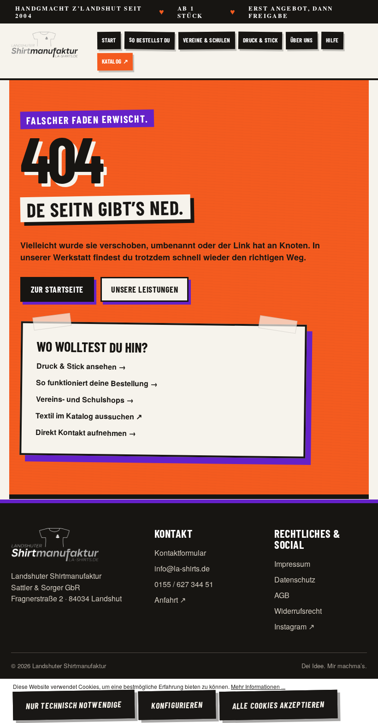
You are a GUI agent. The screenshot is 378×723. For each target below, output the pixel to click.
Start (109, 40)
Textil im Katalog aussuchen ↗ (88, 416)
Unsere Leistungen (144, 289)
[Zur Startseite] (44, 45)
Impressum (292, 563)
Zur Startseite (57, 289)
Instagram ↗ (294, 626)
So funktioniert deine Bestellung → (97, 383)
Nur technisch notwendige (74, 705)
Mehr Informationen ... (258, 686)
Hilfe (332, 40)
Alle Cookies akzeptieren (278, 705)
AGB (281, 595)
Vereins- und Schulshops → (85, 400)
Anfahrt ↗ (170, 599)
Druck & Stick (260, 40)
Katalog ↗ (115, 61)
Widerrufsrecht (298, 610)
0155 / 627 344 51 (183, 584)
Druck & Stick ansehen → (80, 366)
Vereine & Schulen (206, 40)
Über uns (301, 40)
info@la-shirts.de (182, 568)
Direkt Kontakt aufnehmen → (85, 433)
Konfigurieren (177, 705)
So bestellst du (149, 40)
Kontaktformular (180, 552)
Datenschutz (294, 579)
